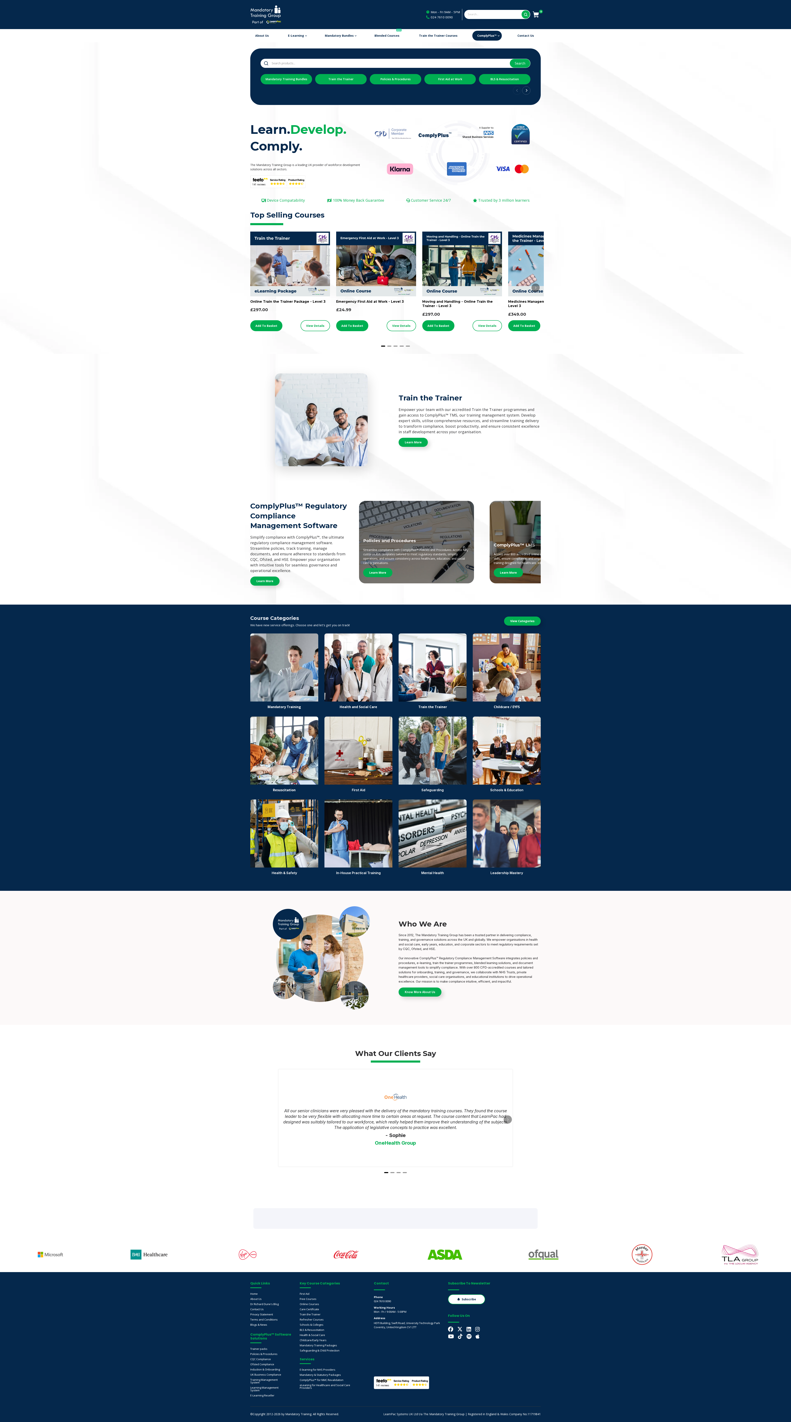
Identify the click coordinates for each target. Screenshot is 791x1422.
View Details (315, 326)
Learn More (377, 572)
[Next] (535, 288)
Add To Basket (266, 326)
